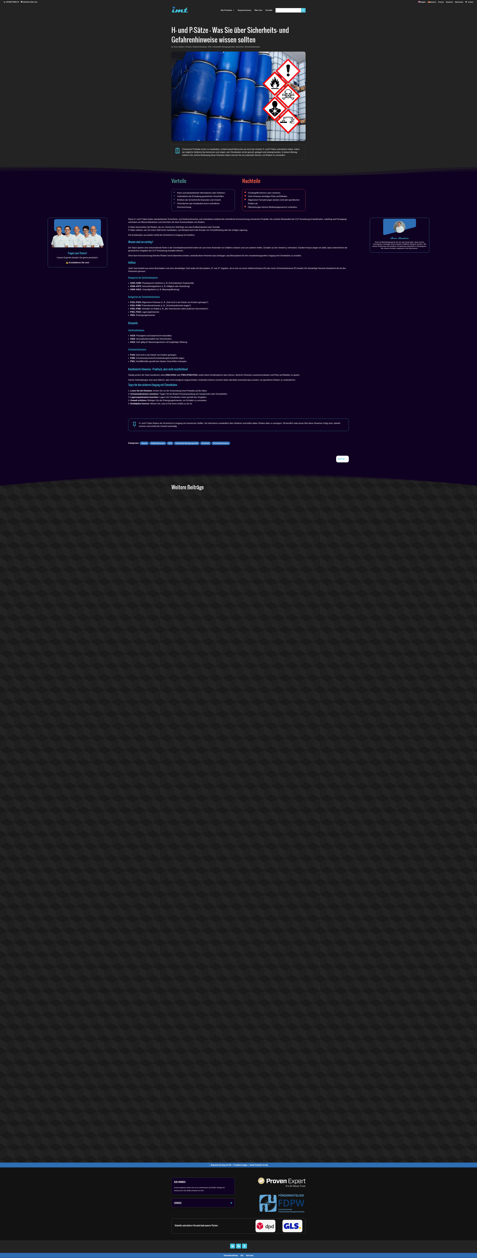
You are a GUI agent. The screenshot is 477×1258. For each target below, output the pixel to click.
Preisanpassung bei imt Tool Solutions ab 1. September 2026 (199, 585)
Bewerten (449, 2)
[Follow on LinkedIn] (232, 1246)
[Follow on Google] (238, 1246)
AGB (241, 1255)
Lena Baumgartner (183, 811)
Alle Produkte (226, 10)
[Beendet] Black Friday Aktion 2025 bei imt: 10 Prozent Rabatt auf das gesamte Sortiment (212, 1023)
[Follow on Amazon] (244, 1246)
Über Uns (258, 10)
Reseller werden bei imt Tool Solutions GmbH (192, 915)
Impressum (249, 1255)
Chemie (188, 47)
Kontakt (269, 10)
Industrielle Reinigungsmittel (224, 47)
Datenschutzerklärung (231, 1255)
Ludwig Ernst (181, 1135)
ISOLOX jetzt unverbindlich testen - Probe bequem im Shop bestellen (202, 1131)
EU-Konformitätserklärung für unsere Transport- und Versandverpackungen (205, 695)
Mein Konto (459, 2)
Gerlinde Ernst (181, 700)
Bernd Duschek (182, 589)
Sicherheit (239, 47)
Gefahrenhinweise (200, 47)
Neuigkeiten (194, 589)
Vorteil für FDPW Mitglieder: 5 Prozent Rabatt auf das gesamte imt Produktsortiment (209, 806)
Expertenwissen (244, 10)
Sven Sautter (179, 47)
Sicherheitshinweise (252, 47)
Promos (441, 2)
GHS (210, 47)
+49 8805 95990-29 (12, 2)
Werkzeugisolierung (213, 1135)
